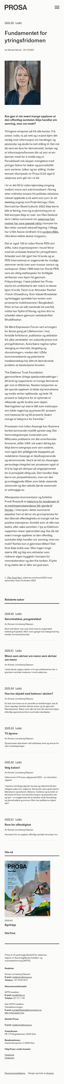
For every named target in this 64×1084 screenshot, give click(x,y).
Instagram (9, 1057)
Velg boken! (12, 767)
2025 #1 (9, 819)
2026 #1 (9, 650)
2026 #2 (9, 613)
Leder (18, 22)
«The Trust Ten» (14, 577)
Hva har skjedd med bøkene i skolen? (29, 693)
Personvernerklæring (15, 1073)
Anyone (50, 1073)
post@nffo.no (18, 995)
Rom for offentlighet (18, 824)
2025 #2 (9, 762)
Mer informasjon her (14, 1012)
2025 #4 (9, 688)
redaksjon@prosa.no (22, 977)
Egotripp (10, 925)
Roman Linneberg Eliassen (20, 624)
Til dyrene (11, 733)
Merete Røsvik (15, 49)
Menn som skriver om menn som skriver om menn (31, 657)
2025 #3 (9, 728)
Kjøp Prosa (10, 932)
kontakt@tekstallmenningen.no (27, 1010)
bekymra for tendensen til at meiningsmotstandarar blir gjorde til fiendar (32, 505)
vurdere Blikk (50, 231)
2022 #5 (9, 22)
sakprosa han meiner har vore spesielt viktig (30, 221)
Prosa (28, 7)
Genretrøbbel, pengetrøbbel (23, 619)
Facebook (9, 1054)
